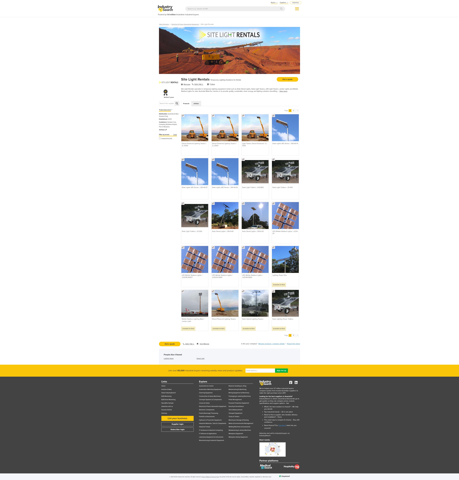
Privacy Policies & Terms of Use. (210, 477)
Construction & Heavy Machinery (210, 396)
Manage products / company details (271, 344)
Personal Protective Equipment (239, 403)
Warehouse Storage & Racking (239, 420)
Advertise (295, 3)
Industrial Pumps (204, 427)
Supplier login (177, 424)
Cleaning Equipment (206, 393)
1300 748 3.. (198, 84)
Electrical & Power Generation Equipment (185, 24)
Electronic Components (206, 410)
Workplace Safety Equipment (238, 437)
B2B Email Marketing (168, 400)
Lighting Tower (169, 359)
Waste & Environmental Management (241, 423)
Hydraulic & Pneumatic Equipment (210, 420)
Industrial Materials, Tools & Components (212, 423)
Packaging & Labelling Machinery (240, 396)
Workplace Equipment (236, 434)
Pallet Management (235, 400)
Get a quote (287, 79)
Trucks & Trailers (234, 417)
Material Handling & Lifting (237, 386)
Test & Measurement (235, 410)
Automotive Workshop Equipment (210, 389)
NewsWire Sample (167, 403)
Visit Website (204, 344)
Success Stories (166, 410)
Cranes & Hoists (204, 403)
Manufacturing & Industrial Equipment (211, 440)
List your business (177, 418)
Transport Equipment (235, 413)
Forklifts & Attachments (207, 417)
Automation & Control (206, 386)
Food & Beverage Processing (208, 413)
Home (163, 386)
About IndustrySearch (168, 393)
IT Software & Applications (208, 434)
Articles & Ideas (166, 389)
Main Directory (164, 24)
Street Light (200, 359)
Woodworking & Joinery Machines (240, 430)
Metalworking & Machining (237, 389)
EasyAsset (282, 425)
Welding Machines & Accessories (239, 427)
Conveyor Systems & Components (210, 400)
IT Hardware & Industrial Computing (211, 430)
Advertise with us (167, 406)
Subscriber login (178, 429)
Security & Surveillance (236, 406)
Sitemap (164, 413)
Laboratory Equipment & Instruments (211, 437)
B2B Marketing (166, 396)
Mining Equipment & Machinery (239, 393)
